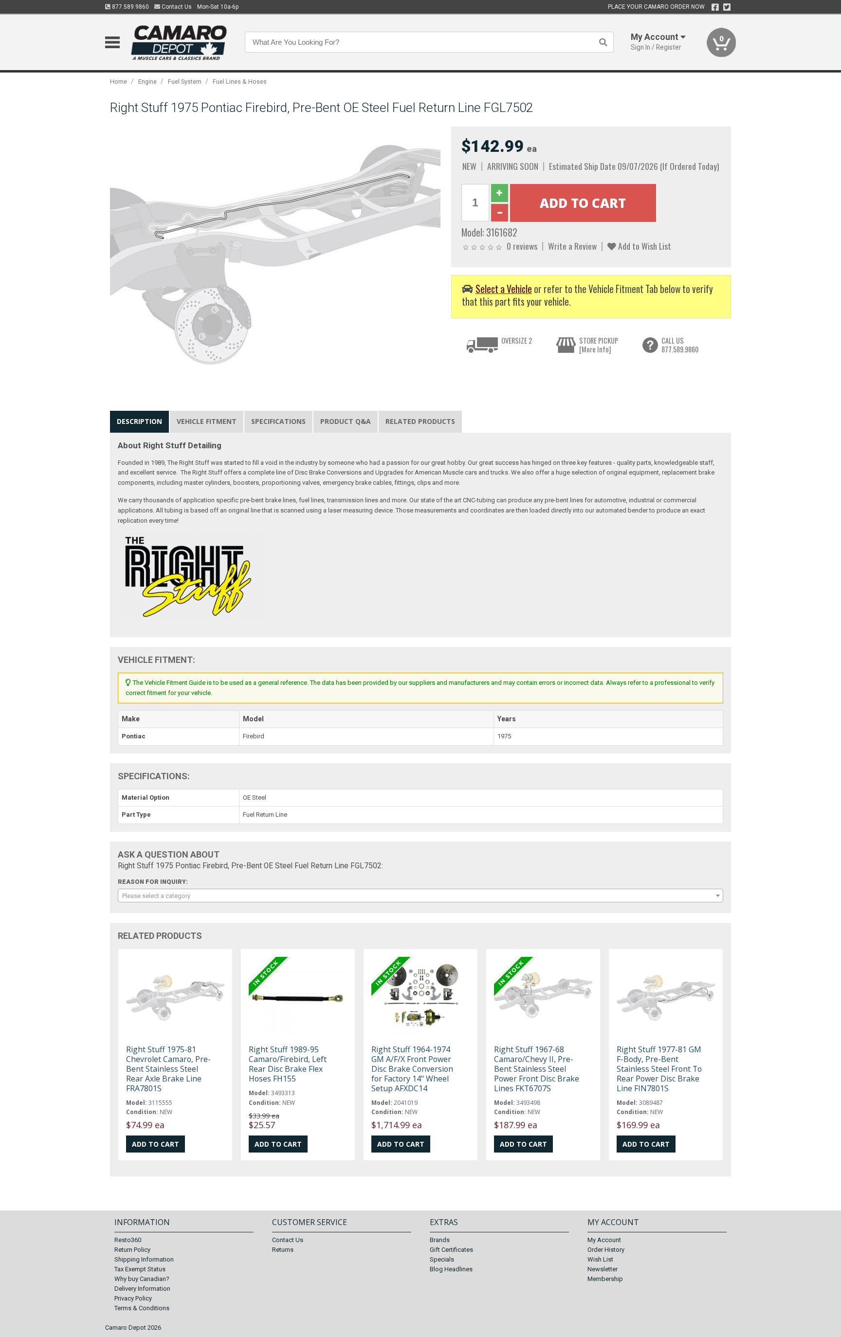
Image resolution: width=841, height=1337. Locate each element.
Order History (605, 1249)
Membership (605, 1278)
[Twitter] (727, 7)
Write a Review (572, 245)
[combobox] (420, 895)
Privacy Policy (133, 1298)
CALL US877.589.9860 (679, 344)
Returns (282, 1249)
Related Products (420, 421)
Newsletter (602, 1269)
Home (118, 81)
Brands (440, 1240)
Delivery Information (142, 1288)
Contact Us (176, 6)
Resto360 (127, 1240)
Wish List (600, 1259)
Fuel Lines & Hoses (240, 81)
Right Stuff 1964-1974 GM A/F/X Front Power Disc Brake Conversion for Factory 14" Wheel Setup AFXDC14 (412, 1069)
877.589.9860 (129, 6)
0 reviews (522, 245)
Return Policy (132, 1249)
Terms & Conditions (141, 1308)
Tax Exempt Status (139, 1269)
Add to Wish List (643, 245)
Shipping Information (144, 1259)
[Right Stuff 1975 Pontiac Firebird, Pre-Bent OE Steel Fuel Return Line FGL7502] (275, 253)
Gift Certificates (451, 1249)
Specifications (278, 421)
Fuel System (184, 81)
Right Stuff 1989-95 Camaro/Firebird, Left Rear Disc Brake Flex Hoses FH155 (288, 1064)
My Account (604, 1240)
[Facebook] (715, 7)
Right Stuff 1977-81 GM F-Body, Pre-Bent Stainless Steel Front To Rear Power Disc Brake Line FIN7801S (659, 1069)
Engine (147, 81)
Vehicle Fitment (207, 421)
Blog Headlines (451, 1269)
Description (139, 421)
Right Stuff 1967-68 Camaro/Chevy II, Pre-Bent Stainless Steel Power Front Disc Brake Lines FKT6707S (536, 1069)
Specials (442, 1259)
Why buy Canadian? (141, 1278)
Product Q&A (345, 421)
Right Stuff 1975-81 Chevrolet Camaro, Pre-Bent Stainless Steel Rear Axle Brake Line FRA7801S (168, 1069)
